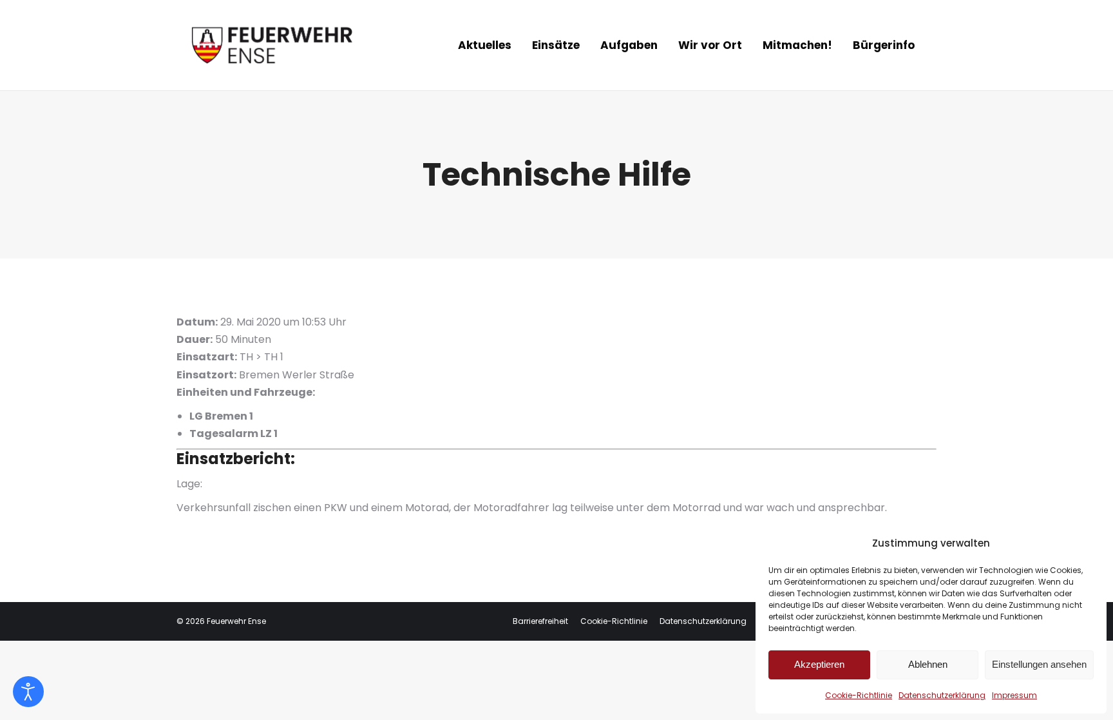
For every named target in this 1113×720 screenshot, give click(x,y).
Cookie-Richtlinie (858, 695)
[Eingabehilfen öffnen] (28, 691)
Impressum (1014, 695)
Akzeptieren (819, 664)
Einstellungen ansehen (1039, 664)
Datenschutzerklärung (942, 695)
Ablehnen (927, 664)
